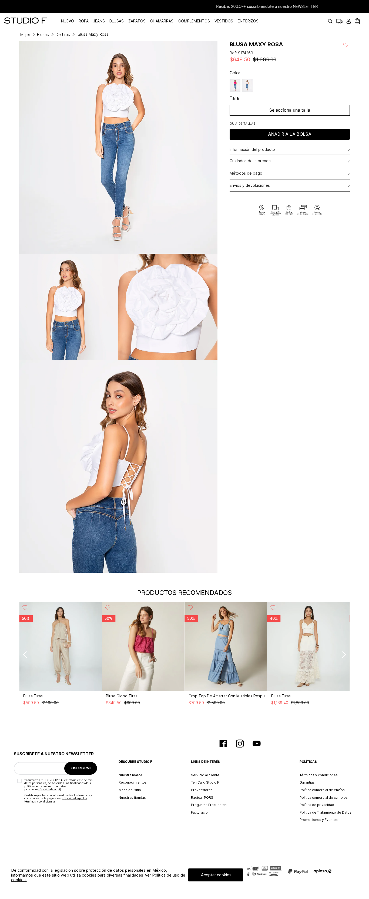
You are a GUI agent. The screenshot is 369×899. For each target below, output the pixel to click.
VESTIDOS (223, 21)
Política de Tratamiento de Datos (325, 812)
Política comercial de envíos (322, 790)
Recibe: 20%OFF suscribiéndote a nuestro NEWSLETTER (184, 6)
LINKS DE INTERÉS (205, 762)
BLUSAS (116, 21)
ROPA (84, 21)
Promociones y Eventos (319, 820)
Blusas (43, 34)
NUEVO (67, 21)
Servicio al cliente (205, 775)
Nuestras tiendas (132, 798)
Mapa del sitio (130, 790)
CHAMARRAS (161, 21)
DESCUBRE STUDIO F (135, 762)
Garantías (307, 782)
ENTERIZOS (248, 21)
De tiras (63, 34)
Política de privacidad (317, 805)
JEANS (99, 21)
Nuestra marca (130, 775)
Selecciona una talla (289, 110)
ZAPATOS (137, 21)
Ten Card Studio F (205, 782)
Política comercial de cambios (324, 798)
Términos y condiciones (319, 775)
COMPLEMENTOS (194, 21)
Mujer (25, 34)
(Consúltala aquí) (49, 789)
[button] (243, 123)
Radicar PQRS (202, 798)
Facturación (200, 812)
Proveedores (202, 790)
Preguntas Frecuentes (209, 805)
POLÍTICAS (308, 762)
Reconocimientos (133, 782)
